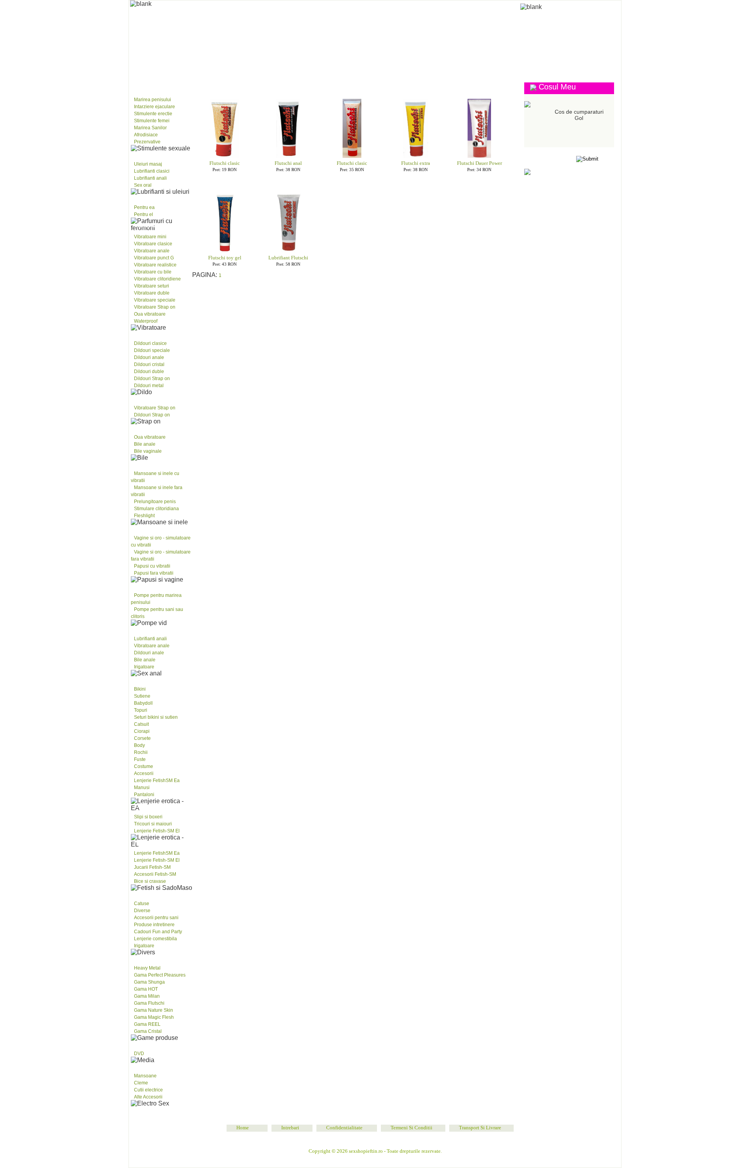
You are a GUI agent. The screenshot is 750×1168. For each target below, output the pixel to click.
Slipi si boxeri (148, 817)
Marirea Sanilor (150, 127)
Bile (140, 426)
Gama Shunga (149, 982)
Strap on (146, 397)
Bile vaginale (148, 451)
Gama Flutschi (149, 1003)
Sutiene (142, 696)
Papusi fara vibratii (153, 573)
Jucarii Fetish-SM (152, 867)
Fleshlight (144, 515)
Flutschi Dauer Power (479, 163)
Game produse (152, 957)
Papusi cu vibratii (152, 566)
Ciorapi (142, 731)
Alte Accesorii (148, 1097)
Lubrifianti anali (150, 178)
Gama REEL (147, 1024)
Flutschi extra (415, 163)
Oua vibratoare (150, 314)
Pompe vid (146, 584)
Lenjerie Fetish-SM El (157, 831)
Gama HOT (146, 989)
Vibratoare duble (152, 293)
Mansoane (145, 1076)
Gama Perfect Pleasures (160, 975)
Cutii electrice (148, 1090)
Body (139, 745)
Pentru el (143, 214)
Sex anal (145, 627)
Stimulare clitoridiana (156, 508)
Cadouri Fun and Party (158, 931)
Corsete (142, 738)
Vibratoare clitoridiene (157, 279)
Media (141, 1042)
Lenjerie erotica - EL (160, 806)
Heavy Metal (147, 968)
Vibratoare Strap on (154, 307)
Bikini (140, 689)
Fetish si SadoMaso (158, 842)
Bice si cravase (150, 881)
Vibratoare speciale (154, 300)
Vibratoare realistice (155, 265)
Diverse (142, 910)
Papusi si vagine (153, 527)
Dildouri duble (149, 371)
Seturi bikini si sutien (156, 717)
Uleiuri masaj (148, 164)
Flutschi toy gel (224, 258)
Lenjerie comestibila (155, 938)
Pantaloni (144, 794)
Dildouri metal (149, 385)
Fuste (140, 759)
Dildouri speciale (152, 350)
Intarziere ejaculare (154, 106)
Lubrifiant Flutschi (288, 258)
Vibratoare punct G (154, 258)
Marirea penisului (152, 99)
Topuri (140, 710)
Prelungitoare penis (155, 501)
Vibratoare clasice (153, 243)
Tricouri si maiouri (153, 824)
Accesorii (144, 773)
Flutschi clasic (224, 163)
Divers (142, 892)
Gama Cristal (148, 1031)
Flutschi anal (288, 163)
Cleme (141, 1083)
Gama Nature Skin (153, 1010)
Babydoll (143, 703)
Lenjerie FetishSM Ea (157, 780)
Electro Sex (150, 1065)
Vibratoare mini (150, 236)
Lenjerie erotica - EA (160, 678)
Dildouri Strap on (152, 378)
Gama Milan (147, 996)
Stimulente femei (152, 120)
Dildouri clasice (150, 343)
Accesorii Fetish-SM (155, 874)
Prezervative (147, 142)
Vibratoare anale (152, 251)
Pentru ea (144, 207)
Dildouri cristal (149, 364)
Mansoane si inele (157, 462)
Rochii (141, 752)
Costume (143, 766)
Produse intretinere (154, 924)
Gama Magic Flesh (154, 1017)
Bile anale (144, 444)
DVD (139, 1053)
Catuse (141, 903)
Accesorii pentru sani (156, 917)
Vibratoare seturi (151, 286)
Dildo (141, 332)
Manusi (142, 787)
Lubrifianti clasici (152, 171)
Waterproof (145, 321)
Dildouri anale (149, 357)
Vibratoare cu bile (152, 272)
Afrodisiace (146, 135)
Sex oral (143, 185)
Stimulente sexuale (159, 88)
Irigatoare (144, 667)
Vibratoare (149, 225)
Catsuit (141, 724)
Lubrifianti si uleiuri (160, 153)
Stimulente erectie (153, 113)
